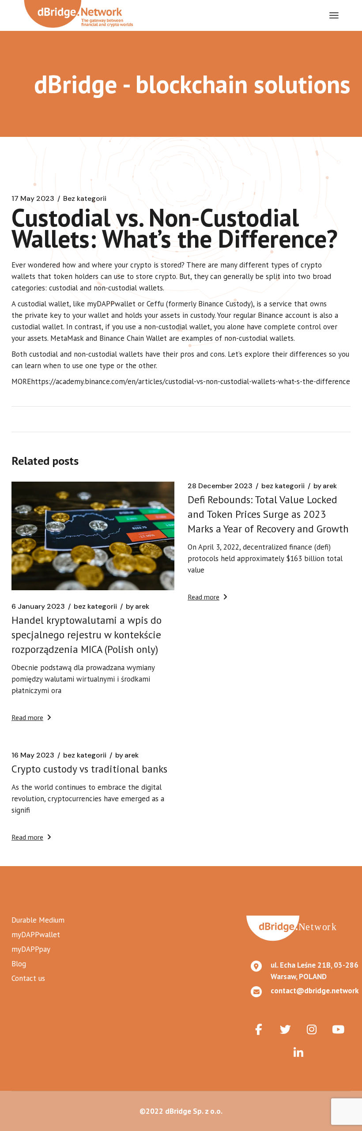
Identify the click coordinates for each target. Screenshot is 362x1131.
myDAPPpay (30, 949)
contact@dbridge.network (314, 990)
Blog (18, 964)
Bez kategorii (84, 198)
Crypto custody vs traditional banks (89, 768)
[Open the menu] (334, 15)
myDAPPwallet (35, 934)
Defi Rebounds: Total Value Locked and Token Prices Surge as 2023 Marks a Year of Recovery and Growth (268, 514)
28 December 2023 (220, 486)
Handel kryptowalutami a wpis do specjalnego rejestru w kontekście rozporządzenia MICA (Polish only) (86, 635)
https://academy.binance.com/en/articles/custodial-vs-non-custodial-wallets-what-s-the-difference (190, 381)
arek (137, 606)
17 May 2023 (32, 198)
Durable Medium (37, 920)
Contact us (28, 978)
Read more (27, 717)
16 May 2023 (32, 755)
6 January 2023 (38, 606)
